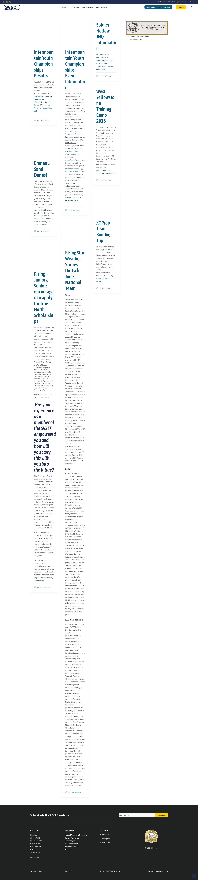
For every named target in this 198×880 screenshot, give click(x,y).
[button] (4, 2)
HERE (42, 580)
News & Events (36, 841)
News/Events (87, 7)
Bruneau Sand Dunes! (42, 169)
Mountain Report (174, 2)
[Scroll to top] (194, 876)
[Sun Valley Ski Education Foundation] (12, 7)
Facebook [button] (105, 835)
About (64, 7)
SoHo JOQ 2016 (102, 57)
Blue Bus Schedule (72, 846)
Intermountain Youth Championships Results (44, 63)
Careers (33, 849)
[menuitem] (162, 1)
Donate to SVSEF (71, 844)
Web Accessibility (36, 871)
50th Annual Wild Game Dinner (137, 36)
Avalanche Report (188, 2)
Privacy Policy (70, 871)
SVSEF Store (162, 2)
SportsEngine (70, 841)
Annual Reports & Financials (76, 835)
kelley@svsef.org (72, 134)
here (103, 275)
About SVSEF (35, 838)
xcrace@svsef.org (72, 160)
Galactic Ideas (162, 871)
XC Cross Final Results (42, 102)
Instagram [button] (106, 839)
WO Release (103, 278)
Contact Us (34, 857)
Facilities (68, 849)
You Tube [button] (106, 843)
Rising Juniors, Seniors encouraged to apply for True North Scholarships (44, 297)
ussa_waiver (70, 183)
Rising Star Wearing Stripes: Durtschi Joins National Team (74, 270)
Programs (75, 7)
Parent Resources (72, 838)
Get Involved (101, 7)
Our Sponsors (35, 846)
